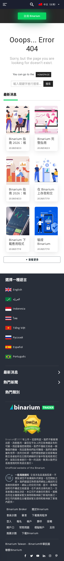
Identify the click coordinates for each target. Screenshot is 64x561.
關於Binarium (40, 509)
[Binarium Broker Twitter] (30, 556)
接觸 (49, 521)
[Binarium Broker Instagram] (48, 556)
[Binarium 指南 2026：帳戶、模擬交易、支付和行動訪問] (17, 120)
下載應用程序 (39, 515)
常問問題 (24, 527)
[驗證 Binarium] (46, 221)
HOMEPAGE (43, 74)
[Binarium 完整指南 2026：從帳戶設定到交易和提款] (46, 120)
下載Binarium (30, 533)
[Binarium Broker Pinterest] (55, 556)
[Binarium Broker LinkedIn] (42, 556)
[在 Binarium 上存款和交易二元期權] (46, 170)
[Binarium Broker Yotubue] (36, 556)
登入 (9, 521)
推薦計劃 (12, 533)
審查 (24, 515)
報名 (19, 521)
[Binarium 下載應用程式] (17, 221)
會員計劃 (12, 515)
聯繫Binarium (13, 550)
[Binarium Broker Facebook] (23, 556)
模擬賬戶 (39, 527)
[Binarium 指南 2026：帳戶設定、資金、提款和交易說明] (17, 170)
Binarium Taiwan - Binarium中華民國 (27, 544)
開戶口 (10, 527)
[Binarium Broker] (32, 411)
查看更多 (33, 259)
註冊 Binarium (32, 15)
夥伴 (39, 521)
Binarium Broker (17, 509)
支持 (52, 527)
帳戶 (29, 521)
